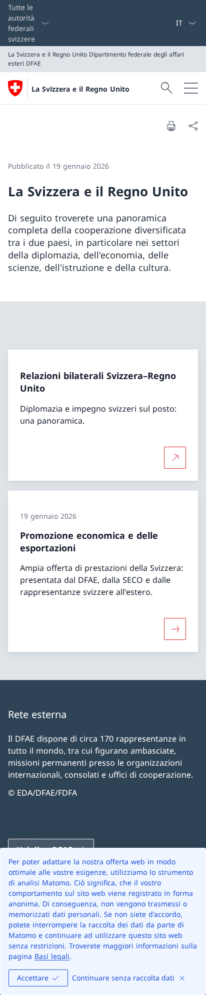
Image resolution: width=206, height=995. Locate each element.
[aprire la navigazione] (191, 88)
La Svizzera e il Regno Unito (81, 89)
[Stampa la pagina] (171, 126)
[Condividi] (193, 126)
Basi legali (52, 956)
